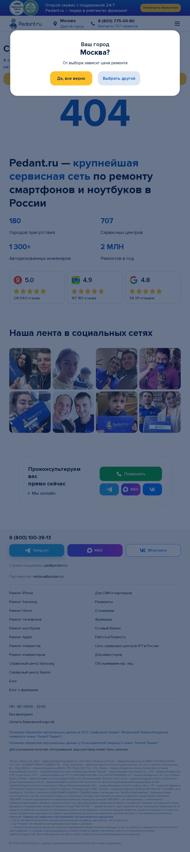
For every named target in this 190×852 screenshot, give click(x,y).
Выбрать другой (119, 78)
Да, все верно (71, 78)
